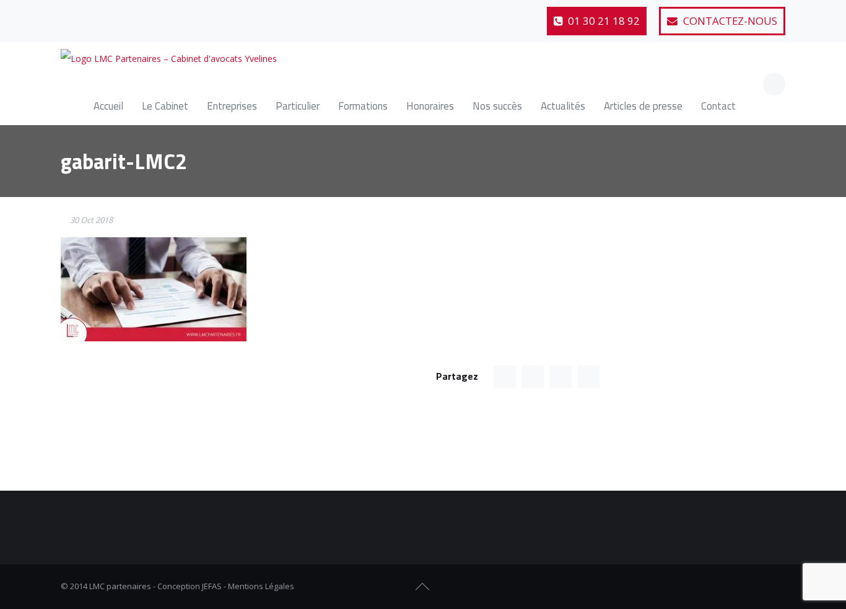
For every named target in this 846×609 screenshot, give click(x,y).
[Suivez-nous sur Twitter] (102, 15)
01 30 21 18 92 (602, 21)
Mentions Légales (261, 586)
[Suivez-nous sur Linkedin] (132, 15)
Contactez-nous (729, 21)
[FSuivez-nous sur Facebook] (732, 587)
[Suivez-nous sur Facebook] (72, 15)
